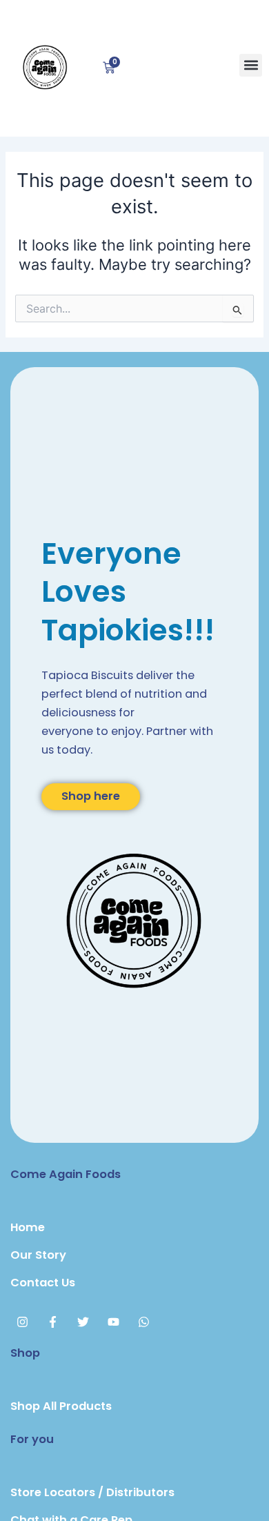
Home (27, 1227)
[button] (250, 65)
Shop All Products (61, 1406)
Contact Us (42, 1283)
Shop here (90, 796)
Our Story (38, 1255)
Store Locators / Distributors (92, 1492)
